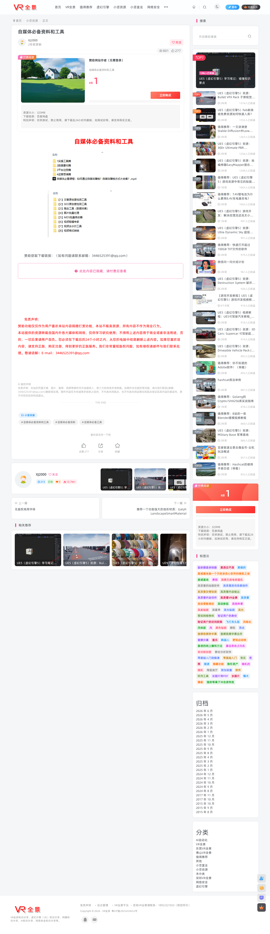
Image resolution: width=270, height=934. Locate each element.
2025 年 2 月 (204, 766)
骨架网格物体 (206, 616)
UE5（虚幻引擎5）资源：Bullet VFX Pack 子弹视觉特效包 (236, 97)
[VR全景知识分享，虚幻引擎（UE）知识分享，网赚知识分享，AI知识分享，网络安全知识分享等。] (27, 909)
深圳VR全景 (204, 878)
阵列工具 (203, 676)
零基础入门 (230, 658)
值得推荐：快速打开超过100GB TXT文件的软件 (234, 247)
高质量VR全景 (229, 597)
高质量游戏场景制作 (235, 585)
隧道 (206, 664)
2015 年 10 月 (205, 803)
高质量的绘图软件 (209, 585)
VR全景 (201, 844)
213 (42, 482)
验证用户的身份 (227, 616)
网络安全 (202, 882)
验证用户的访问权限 (210, 622)
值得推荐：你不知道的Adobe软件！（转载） (233, 365)
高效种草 (237, 604)
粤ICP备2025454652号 (125, 911)
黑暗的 (242, 567)
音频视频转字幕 (207, 634)
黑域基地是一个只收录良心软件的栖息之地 (224, 573)
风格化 (247, 622)
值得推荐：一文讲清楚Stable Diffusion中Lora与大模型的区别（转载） (235, 131)
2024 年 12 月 (205, 774)
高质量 (245, 597)
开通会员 (253, 7)
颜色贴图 (221, 628)
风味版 (202, 628)
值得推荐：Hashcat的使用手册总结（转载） (235, 466)
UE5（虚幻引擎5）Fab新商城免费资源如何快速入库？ (236, 112)
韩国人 (225, 640)
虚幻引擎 (202, 886)
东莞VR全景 (204, 848)
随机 (200, 670)
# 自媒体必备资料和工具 (35, 422)
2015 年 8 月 (204, 812)
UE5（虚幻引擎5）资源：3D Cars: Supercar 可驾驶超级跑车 (236, 333)
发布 (234, 7)
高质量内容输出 (230, 592)
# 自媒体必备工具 (92, 422)
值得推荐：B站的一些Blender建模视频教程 (232, 415)
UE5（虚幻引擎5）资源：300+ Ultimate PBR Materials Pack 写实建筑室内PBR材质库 (236, 150)
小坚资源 (32, 21)
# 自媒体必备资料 (65, 422)
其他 (199, 861)
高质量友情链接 (207, 592)
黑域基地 (203, 580)
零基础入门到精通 (209, 658)
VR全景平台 (121, 905)
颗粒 (232, 628)
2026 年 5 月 (204, 715)
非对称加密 (204, 652)
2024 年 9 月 (204, 787)
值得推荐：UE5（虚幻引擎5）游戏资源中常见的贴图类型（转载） (236, 181)
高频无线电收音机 (232, 580)
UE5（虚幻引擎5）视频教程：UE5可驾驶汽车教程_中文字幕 (236, 316)
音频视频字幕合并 (231, 634)
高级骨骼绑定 (206, 604)
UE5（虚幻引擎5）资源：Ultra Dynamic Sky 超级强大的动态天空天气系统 (235, 232)
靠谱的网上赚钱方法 (210, 646)
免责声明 (85, 905)
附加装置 (226, 670)
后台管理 (102, 905)
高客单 (216, 610)
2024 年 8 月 (204, 791)
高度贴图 (203, 610)
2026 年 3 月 (204, 723)
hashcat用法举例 (229, 380)
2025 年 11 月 (205, 740)
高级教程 (223, 604)
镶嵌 (200, 682)
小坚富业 (202, 865)
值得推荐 (202, 857)
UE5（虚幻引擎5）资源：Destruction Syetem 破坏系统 (236, 283)
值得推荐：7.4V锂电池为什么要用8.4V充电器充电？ (235, 196)
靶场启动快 (239, 640)
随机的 (246, 664)
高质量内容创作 (207, 597)
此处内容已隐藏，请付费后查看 (102, 271)
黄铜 (215, 580)
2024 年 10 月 (205, 782)
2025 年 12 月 (205, 736)
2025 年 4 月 (204, 757)
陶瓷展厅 (212, 670)
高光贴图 (229, 610)
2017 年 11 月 (205, 795)
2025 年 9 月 (204, 749)
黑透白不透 (227, 567)
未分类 (200, 874)
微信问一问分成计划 (231, 262)
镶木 (246, 676)
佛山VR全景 (204, 853)
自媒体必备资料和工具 (41, 31)
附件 (238, 670)
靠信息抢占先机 (235, 646)
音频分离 (203, 640)
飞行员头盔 (233, 622)
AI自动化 (202, 840)
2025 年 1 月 (204, 770)
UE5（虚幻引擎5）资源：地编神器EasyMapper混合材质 (236, 164)
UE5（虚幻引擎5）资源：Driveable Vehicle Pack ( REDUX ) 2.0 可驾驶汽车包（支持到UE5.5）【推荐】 (235, 352)
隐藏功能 (218, 664)
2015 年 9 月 (204, 808)
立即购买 (165, 95)
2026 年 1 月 (204, 732)
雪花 (243, 658)
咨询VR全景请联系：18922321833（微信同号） (162, 905)
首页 (18, 21)
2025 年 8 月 (204, 753)
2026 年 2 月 (204, 728)
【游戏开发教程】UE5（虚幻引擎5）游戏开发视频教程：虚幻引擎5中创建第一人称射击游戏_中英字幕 (236, 301)
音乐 (215, 640)
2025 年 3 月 (204, 761)
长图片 (236, 676)
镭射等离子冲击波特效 (220, 682)
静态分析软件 (223, 652)
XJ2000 (33, 40)
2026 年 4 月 (204, 719)
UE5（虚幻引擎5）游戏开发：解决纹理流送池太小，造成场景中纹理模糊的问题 (235, 215)
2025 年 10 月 (205, 744)
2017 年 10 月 (205, 799)
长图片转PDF (220, 676)
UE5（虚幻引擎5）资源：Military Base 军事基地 (234, 432)
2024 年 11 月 (205, 778)
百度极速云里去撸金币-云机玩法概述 (236, 449)
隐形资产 (232, 664)
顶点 (241, 628)
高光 (241, 610)
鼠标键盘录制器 (207, 567)
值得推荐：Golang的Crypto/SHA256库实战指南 (236, 399)
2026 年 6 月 (204, 711)
